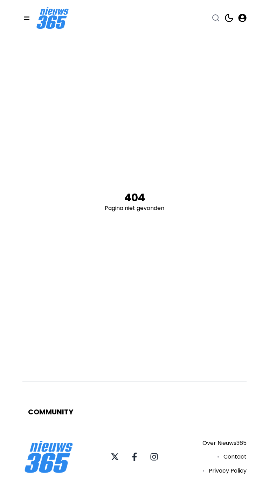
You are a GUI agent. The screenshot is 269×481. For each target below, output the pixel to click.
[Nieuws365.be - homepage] (52, 18)
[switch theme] (229, 18)
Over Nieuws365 (224, 443)
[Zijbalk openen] (26, 18)
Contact (235, 457)
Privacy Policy (228, 471)
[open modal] (242, 18)
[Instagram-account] (154, 457)
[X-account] (115, 457)
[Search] (216, 18)
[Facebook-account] (134, 457)
